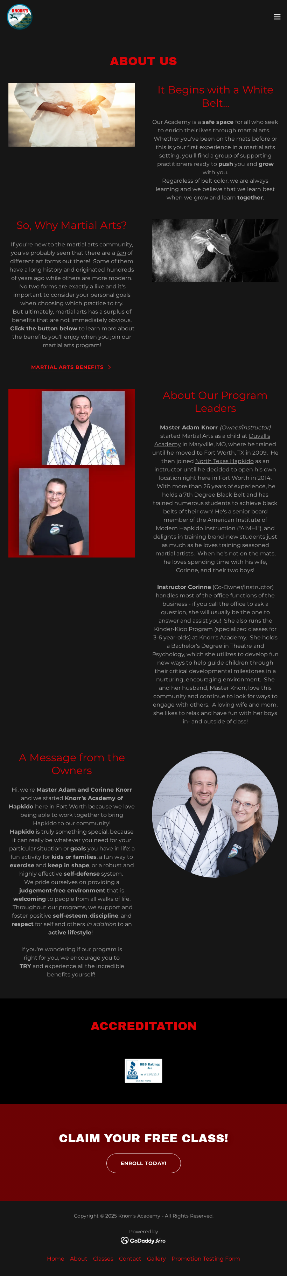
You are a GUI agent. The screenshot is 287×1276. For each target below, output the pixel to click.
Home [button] (55, 1258)
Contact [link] (130, 1258)
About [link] (79, 1258)
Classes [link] (103, 1258)
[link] (20, 17)
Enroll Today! (144, 1163)
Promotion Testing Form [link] (206, 1258)
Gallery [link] (156, 1258)
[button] (277, 17)
